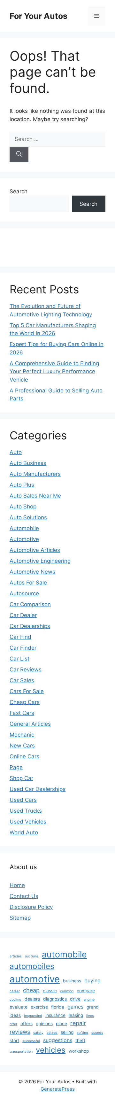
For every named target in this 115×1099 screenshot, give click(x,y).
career (15, 991)
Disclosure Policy (31, 907)
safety (38, 1033)
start (14, 1040)
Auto (16, 452)
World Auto (24, 832)
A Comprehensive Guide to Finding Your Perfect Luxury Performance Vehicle (54, 371)
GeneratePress (58, 1089)
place (61, 1023)
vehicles (50, 1050)
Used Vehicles (28, 821)
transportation (21, 1051)
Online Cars (24, 756)
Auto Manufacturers (35, 474)
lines (90, 1016)
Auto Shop (23, 506)
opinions (44, 1023)
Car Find (20, 637)
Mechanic (22, 734)
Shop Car (21, 778)
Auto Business (28, 463)
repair (78, 1023)
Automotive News (32, 572)
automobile (64, 954)
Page (16, 767)
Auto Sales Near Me (35, 495)
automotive (35, 979)
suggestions (57, 1040)
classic (50, 990)
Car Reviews (26, 669)
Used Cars (23, 800)
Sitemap (20, 918)
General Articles (30, 724)
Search (18, 191)
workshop (79, 1051)
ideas (15, 1015)
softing (82, 1033)
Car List (19, 658)
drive (75, 999)
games (75, 1006)
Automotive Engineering (40, 561)
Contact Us (24, 896)
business (72, 980)
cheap (31, 990)
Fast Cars (22, 713)
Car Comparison (30, 604)
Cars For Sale (27, 691)
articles (16, 956)
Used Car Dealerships (37, 789)
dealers (32, 999)
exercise (39, 1007)
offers (26, 1023)
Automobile (24, 528)
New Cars (22, 745)
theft (80, 1040)
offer (13, 1024)
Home (17, 885)
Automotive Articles (35, 550)
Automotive (24, 539)
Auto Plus (22, 485)
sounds (97, 1033)
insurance (55, 1015)
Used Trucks (26, 811)
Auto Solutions (28, 517)
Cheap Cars (25, 702)
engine (89, 999)
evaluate (18, 1007)
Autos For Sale (28, 582)
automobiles (32, 966)
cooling (15, 999)
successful (31, 1041)
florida (57, 1007)
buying (92, 980)
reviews (20, 1031)
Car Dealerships (30, 626)
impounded (33, 1016)
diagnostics (55, 999)
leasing (76, 1015)
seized (52, 1033)
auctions (32, 956)
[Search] (19, 154)
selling (67, 1032)
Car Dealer (23, 615)
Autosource (24, 593)
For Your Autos (38, 16)
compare (86, 990)
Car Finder (23, 648)
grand (93, 1007)
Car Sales (22, 680)
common (66, 991)
